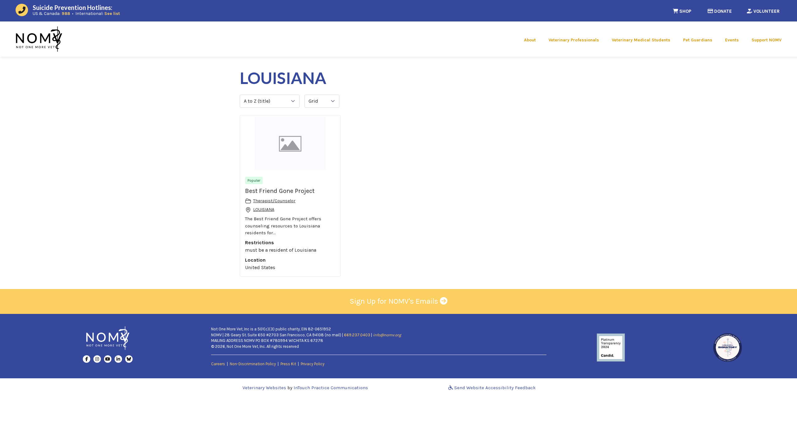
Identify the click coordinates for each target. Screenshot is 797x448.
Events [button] (732, 40)
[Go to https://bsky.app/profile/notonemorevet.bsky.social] (129, 359)
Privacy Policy (312, 364)
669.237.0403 (357, 335)
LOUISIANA (263, 209)
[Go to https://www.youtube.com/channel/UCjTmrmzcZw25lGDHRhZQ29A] (107, 359)
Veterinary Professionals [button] (574, 40)
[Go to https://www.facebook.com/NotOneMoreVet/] (86, 359)
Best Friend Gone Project (279, 190)
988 (66, 13)
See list (112, 13)
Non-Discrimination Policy (253, 364)
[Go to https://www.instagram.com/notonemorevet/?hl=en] (97, 359)
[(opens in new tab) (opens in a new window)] (611, 347)
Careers (218, 364)
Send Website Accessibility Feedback (494, 387)
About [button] (530, 40)
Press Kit (288, 364)
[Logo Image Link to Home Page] (39, 38)
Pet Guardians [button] (697, 40)
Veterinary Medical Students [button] (641, 40)
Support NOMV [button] (766, 40)
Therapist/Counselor (274, 200)
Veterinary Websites (264, 387)
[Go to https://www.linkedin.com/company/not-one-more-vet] (118, 359)
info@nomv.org (387, 335)
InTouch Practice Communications (331, 387)
